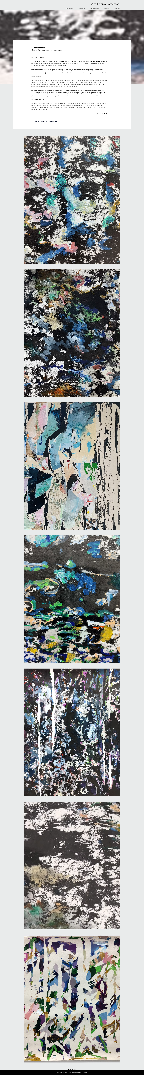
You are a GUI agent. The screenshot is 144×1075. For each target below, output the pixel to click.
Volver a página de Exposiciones (46, 121)
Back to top (72, 1069)
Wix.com (85, 1072)
